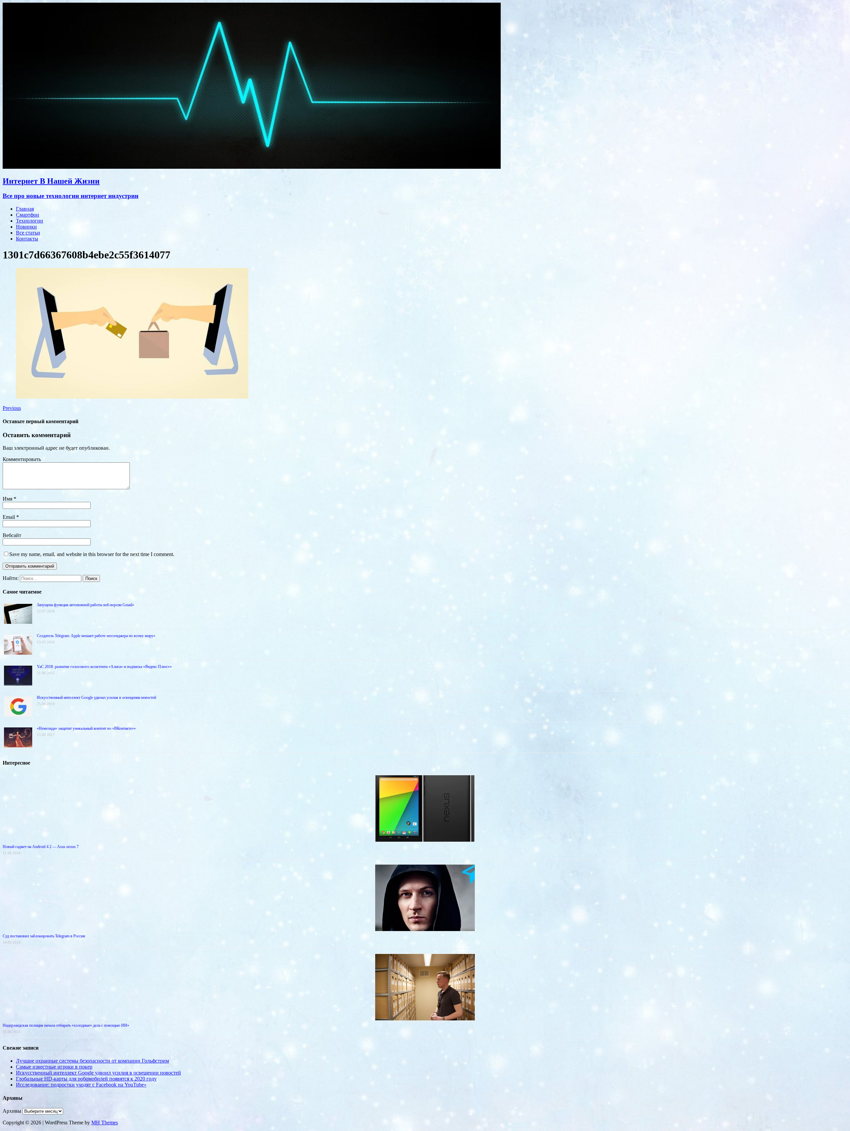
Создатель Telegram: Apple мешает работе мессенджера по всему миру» (96, 635)
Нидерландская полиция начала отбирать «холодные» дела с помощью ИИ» (66, 1025)
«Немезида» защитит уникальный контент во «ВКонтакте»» (86, 728)
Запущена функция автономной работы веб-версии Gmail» (85, 605)
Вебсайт (12, 535)
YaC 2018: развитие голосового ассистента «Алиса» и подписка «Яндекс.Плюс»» (104, 666)
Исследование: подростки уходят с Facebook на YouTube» (81, 1084)
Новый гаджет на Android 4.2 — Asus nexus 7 (41, 846)
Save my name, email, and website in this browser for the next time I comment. (91, 554)
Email (9, 517)
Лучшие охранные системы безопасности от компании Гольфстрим (92, 1061)
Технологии (29, 221)
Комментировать (22, 459)
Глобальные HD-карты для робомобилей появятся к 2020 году (86, 1079)
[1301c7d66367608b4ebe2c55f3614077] (132, 397)
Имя (8, 499)
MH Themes (104, 1122)
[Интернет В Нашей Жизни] (252, 167)
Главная (25, 209)
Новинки (26, 227)
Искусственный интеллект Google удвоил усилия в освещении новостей (96, 697)
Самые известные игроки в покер (54, 1067)
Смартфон (27, 215)
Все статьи (28, 233)
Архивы (12, 1111)
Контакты (27, 238)
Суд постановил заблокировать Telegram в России (44, 936)
